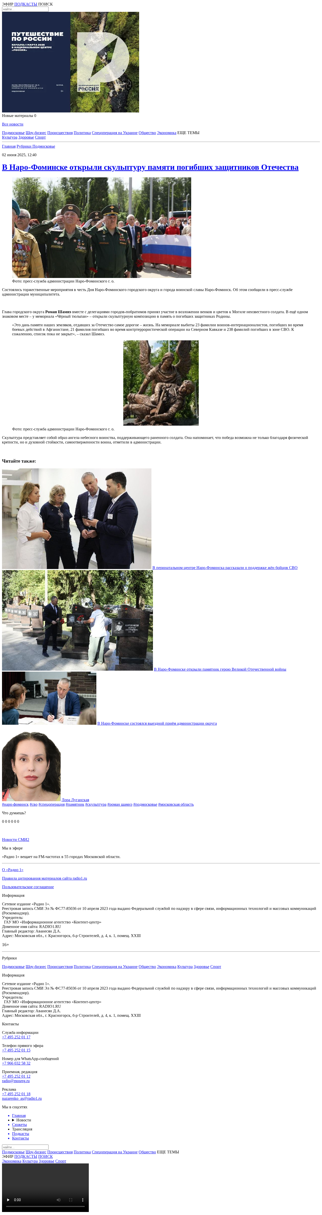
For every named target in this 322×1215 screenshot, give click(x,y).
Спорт (40, 137)
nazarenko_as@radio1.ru (22, 1098)
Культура (9, 137)
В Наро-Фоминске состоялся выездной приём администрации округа (157, 723)
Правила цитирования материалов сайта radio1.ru (44, 878)
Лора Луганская (75, 800)
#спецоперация (51, 804)
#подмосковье (145, 804)
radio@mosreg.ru (16, 1081)
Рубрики (24, 146)
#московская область (176, 804)
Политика (82, 133)
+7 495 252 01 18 (16, 1094)
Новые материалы (19, 115)
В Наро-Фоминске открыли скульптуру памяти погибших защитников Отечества (150, 167)
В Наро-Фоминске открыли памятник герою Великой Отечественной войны (220, 669)
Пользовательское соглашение (28, 887)
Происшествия (60, 133)
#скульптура (95, 804)
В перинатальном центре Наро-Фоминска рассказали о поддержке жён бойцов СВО (225, 567)
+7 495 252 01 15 (16, 1050)
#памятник (75, 804)
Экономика (166, 133)
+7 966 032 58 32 (16, 1063)
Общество (147, 133)
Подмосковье (13, 133)
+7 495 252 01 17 (16, 1037)
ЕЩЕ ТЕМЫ (188, 133)
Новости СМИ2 (15, 839)
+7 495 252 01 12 (16, 1076)
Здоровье (26, 137)
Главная (9, 146)
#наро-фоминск (15, 804)
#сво (33, 804)
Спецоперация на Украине (115, 133)
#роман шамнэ (119, 804)
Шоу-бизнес (36, 133)
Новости (23, 1120)
